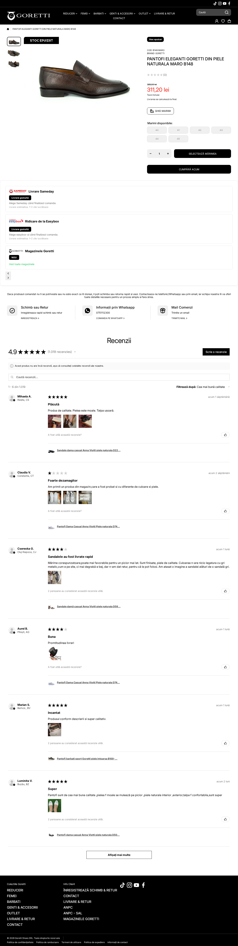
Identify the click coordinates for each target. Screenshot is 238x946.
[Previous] (8, 274)
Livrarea (151, 99)
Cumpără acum (189, 169)
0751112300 (103, 312)
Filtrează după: (186, 387)
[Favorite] (223, 21)
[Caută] (226, 12)
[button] (229, 21)
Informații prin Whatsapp (115, 307)
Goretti (159, 53)
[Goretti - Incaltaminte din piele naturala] (29, 15)
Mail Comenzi (182, 307)
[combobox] (213, 12)
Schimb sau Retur (34, 307)
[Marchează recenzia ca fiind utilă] (225, 435)
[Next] (8, 278)
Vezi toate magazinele (21, 264)
